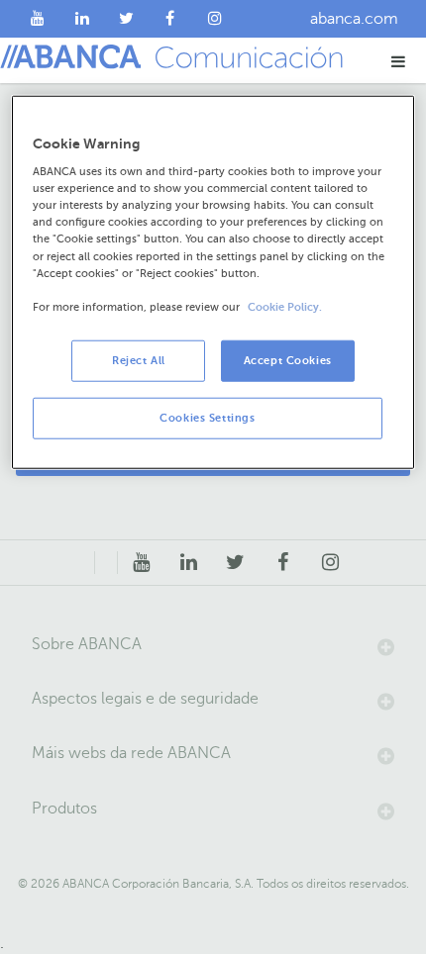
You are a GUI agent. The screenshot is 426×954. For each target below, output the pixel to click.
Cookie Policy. (285, 306)
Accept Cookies (288, 359)
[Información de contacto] (83, 563)
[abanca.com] (106, 563)
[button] (399, 61)
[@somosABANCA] (126, 19)
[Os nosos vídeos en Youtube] (38, 19)
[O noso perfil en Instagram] (214, 19)
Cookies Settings (207, 417)
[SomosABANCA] (171, 19)
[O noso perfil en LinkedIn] (82, 19)
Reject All (138, 359)
